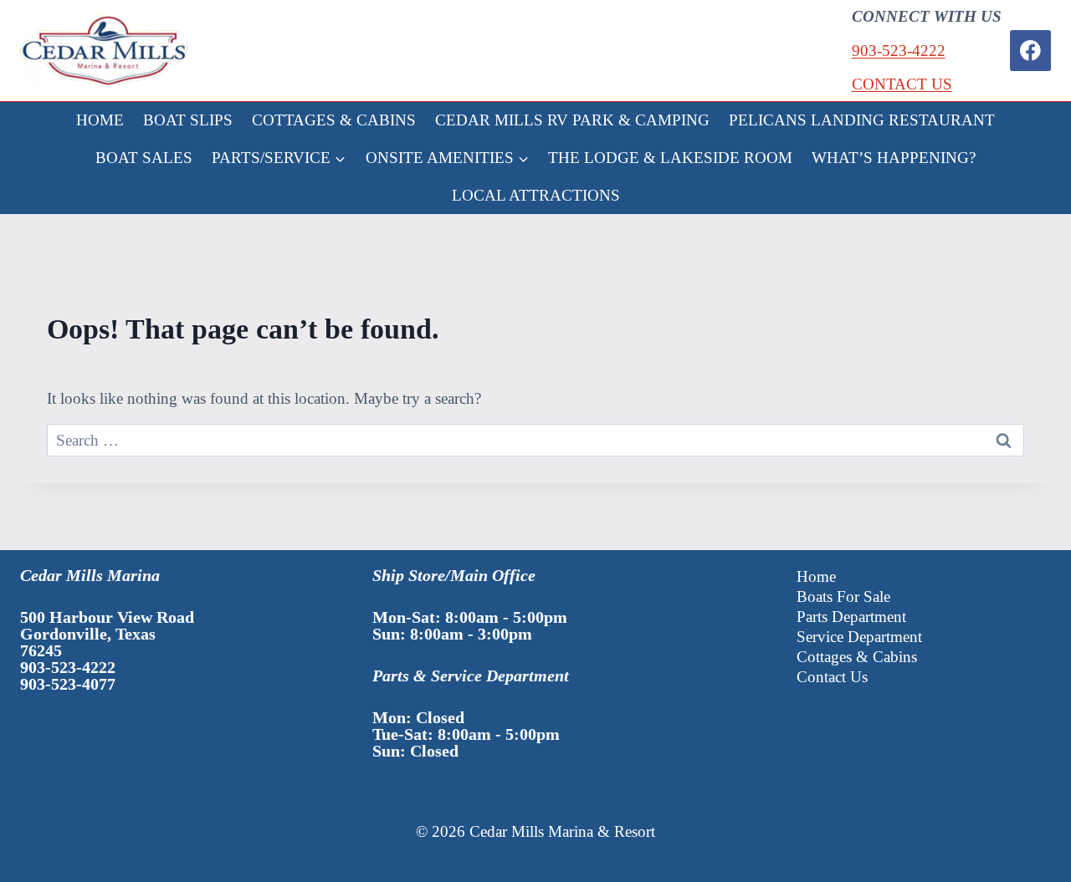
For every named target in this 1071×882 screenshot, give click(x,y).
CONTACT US (902, 84)
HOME (100, 120)
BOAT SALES (143, 157)
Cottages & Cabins (857, 656)
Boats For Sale (843, 596)
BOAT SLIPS (188, 120)
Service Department (859, 636)
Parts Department (851, 616)
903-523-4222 (898, 50)
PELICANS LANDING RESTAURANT (862, 120)
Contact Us (832, 677)
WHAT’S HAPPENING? (894, 157)
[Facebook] (1030, 50)
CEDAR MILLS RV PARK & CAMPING (572, 120)
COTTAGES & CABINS (334, 120)
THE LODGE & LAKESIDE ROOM (670, 157)
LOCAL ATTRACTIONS (536, 195)
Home (816, 576)
